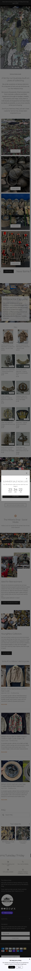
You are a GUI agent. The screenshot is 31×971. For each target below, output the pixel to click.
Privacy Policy (17, 964)
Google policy (23, 964)
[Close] (29, 959)
